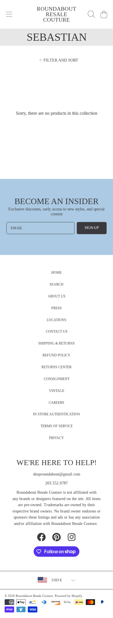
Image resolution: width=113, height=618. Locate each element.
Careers (56, 403)
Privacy (56, 438)
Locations (56, 320)
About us (56, 296)
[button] (9, 14)
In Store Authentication (56, 414)
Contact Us (57, 332)
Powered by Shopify (68, 595)
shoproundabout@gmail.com (56, 474)
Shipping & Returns (56, 343)
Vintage (56, 391)
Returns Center (56, 367)
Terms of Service (57, 426)
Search (56, 284)
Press (56, 308)
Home (56, 273)
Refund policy (56, 355)
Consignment (57, 379)
